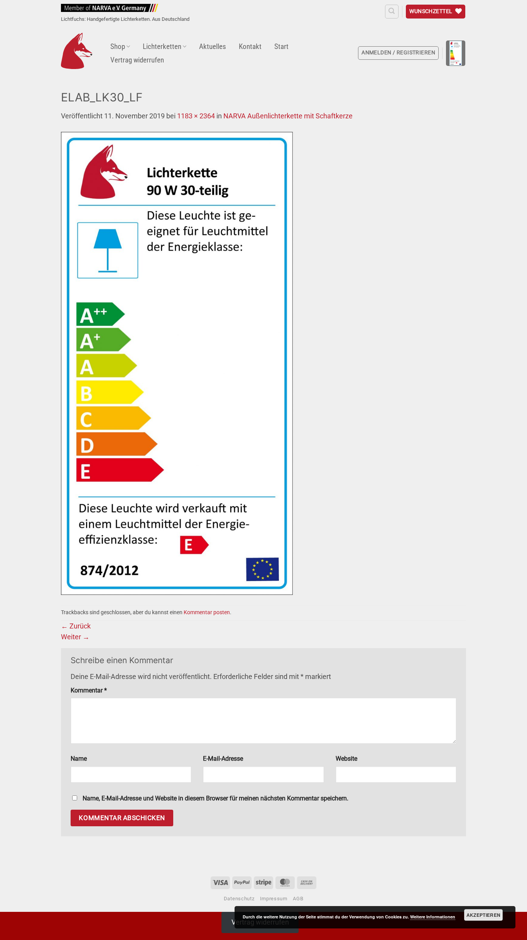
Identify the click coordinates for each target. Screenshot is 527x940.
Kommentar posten (207, 612)
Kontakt (250, 46)
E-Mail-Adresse (223, 758)
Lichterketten (162, 46)
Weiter (75, 637)
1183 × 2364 (196, 116)
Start (281, 46)
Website (346, 758)
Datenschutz (239, 898)
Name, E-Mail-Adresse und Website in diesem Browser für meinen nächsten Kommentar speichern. (215, 798)
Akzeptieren (483, 914)
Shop (117, 46)
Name (79, 758)
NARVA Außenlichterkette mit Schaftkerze (288, 116)
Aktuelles (212, 46)
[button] (392, 11)
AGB (298, 898)
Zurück (76, 626)
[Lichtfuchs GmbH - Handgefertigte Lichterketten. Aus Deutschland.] (76, 51)
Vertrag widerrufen (137, 60)
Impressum (273, 898)
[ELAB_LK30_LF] (177, 363)
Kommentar (89, 690)
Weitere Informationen (432, 917)
